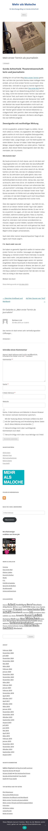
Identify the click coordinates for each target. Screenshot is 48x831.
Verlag (21, 626)
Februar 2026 (7, 650)
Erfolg (37, 607)
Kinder (14, 616)
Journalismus (37, 612)
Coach (20, 607)
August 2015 (7, 723)
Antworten (6, 339)
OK (25, 828)
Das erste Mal (33, 88)
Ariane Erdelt (7, 773)
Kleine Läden (7, 572)
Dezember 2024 (8, 658)
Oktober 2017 (7, 698)
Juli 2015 (5, 725)
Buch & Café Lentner (24, 768)
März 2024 (6, 666)
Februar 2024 (7, 669)
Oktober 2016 (7, 704)
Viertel (28, 625)
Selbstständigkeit (21, 623)
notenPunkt (7, 811)
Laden (37, 615)
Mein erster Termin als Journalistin (15, 800)
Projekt (34, 620)
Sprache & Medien (9, 586)
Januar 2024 (7, 672)
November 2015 (8, 714)
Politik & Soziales (9, 583)
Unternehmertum (9, 591)
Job (31, 612)
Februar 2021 (7, 685)
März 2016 (6, 706)
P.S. (4, 580)
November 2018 (8, 693)
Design (33, 607)
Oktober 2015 (7, 717)
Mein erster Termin (31, 78)
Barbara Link (17, 320)
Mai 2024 (6, 664)
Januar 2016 (7, 709)
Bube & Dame (7, 461)
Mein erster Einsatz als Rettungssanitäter (18, 803)
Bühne (15, 607)
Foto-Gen (6, 805)
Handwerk (17, 612)
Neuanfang (11, 620)
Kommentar (8, 359)
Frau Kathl (6, 463)
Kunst (28, 615)
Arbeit (12, 604)
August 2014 (7, 755)
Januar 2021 (7, 688)
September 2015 (8, 720)
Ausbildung (21, 604)
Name (5, 384)
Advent (5, 605)
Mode (5, 578)
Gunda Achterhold (9, 776)
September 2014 (8, 752)
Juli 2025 (5, 656)
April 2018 (6, 696)
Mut (22, 618)
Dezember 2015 (8, 712)
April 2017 (6, 701)
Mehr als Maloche (24, 4)
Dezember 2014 (8, 744)
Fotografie (9, 609)
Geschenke (33, 609)
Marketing (6, 619)
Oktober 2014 (7, 749)
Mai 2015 (6, 731)
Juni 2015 (6, 728)
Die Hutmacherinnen (10, 458)
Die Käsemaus (8, 792)
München (32, 618)
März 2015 (6, 736)
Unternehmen (13, 626)
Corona (5, 567)
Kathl (5, 779)
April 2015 (6, 733)
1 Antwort (6, 63)
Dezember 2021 (8, 680)
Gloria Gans (6, 453)
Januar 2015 (7, 741)
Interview (26, 612)
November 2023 (8, 677)
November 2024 (8, 661)
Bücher (10, 607)
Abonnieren (9, 520)
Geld (25, 609)
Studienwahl (7, 588)
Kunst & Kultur (8, 575)
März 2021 (6, 682)
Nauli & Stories (8, 771)
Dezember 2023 (8, 674)
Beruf (30, 604)
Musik (18, 619)
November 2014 (8, 747)
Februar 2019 (7, 690)
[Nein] (45, 825)
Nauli (18, 771)
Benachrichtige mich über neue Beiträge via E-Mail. (24, 435)
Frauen (17, 609)
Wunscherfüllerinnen (11, 795)
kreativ (20, 615)
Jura (10, 616)
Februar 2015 (7, 739)
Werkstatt (18, 628)
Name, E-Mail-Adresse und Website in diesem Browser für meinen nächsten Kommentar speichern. (23, 413)
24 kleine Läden (8, 808)
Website (6, 401)
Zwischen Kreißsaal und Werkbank (15, 797)
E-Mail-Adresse (9, 393)
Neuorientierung (24, 620)
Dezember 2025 (8, 653)
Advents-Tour (7, 455)
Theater (5, 626)
